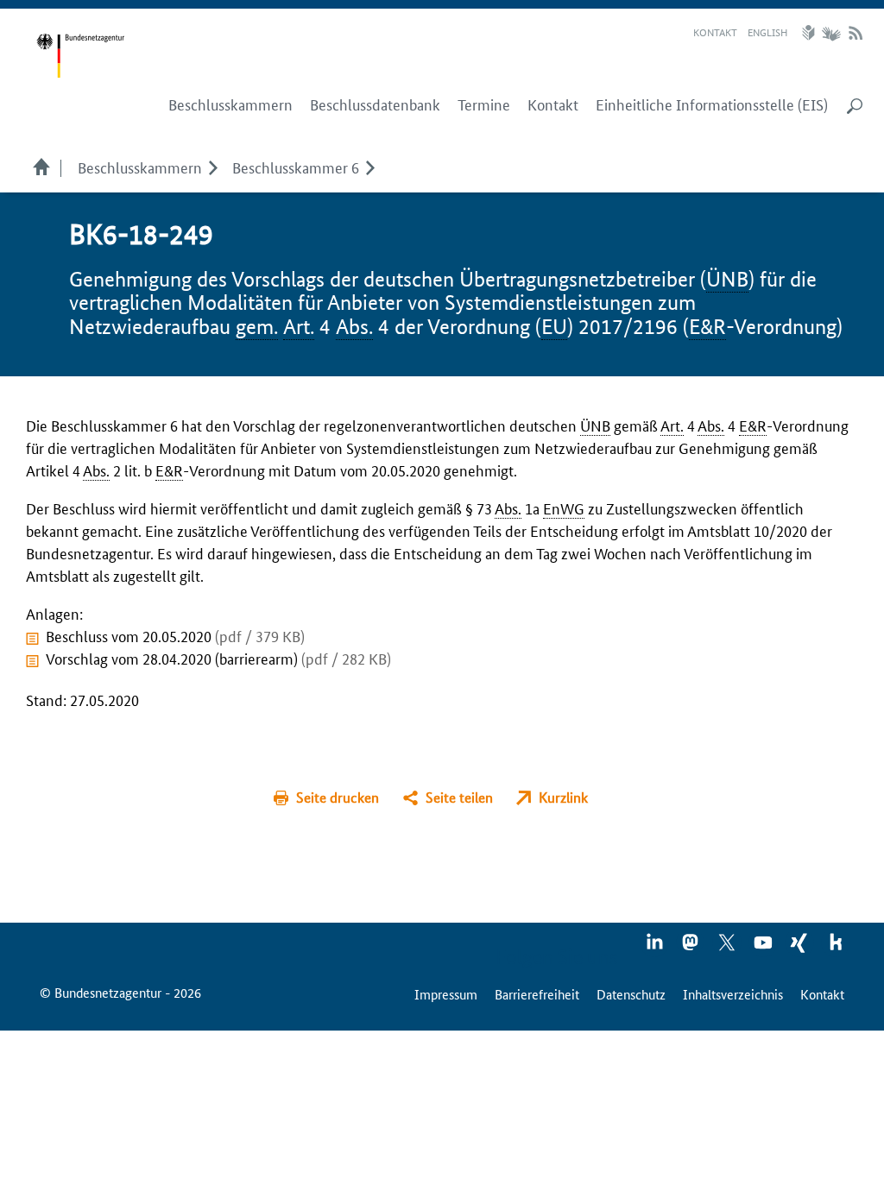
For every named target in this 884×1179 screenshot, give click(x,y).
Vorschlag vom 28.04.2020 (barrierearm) (218, 657)
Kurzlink (563, 797)
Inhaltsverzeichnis (733, 994)
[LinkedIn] (655, 947)
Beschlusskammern (140, 166)
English (767, 31)
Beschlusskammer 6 (295, 166)
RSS (855, 32)
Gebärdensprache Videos (831, 32)
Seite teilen (459, 797)
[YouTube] (764, 947)
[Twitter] (728, 947)
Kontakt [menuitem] (552, 104)
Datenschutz (631, 994)
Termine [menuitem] (484, 104)
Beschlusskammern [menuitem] (230, 104)
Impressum (445, 994)
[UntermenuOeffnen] (213, 166)
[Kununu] (835, 947)
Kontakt (715, 31)
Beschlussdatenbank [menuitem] (375, 104)
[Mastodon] (691, 947)
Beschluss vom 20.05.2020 (175, 635)
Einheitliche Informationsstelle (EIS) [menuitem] (712, 104)
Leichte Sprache (810, 32)
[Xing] (800, 947)
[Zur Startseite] (80, 56)
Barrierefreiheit (537, 994)
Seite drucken (337, 797)
